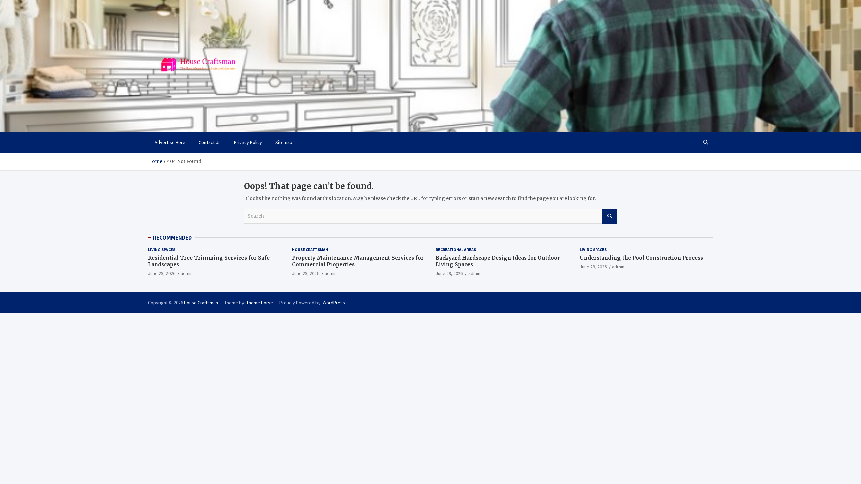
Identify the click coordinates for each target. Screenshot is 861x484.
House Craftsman (310, 249)
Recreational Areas (456, 249)
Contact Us (210, 142)
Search (609, 216)
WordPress (334, 302)
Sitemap (283, 142)
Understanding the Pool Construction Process (641, 258)
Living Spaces (161, 249)
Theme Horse (259, 302)
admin (187, 273)
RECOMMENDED (172, 237)
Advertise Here (170, 142)
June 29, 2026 (161, 273)
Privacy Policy (248, 142)
